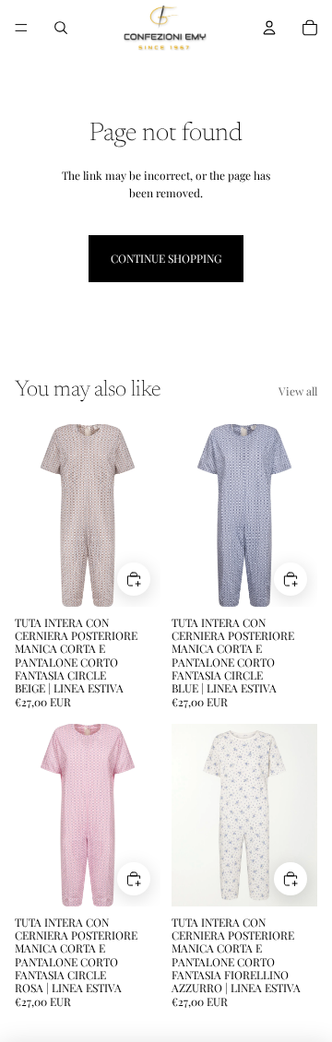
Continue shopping (166, 258)
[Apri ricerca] (61, 27)
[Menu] (21, 27)
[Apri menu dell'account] (269, 27)
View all (298, 391)
